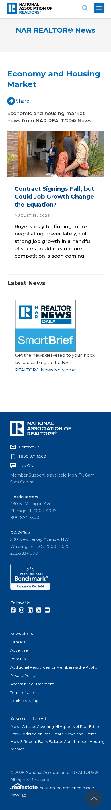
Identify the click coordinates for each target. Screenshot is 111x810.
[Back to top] (93, 798)
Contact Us (29, 447)
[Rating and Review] (30, 588)
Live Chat (27, 465)
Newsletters (21, 633)
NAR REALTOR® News (55, 30)
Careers (17, 642)
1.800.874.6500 (32, 456)
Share (22, 101)
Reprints (18, 658)
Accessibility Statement (32, 684)
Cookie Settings (25, 700)
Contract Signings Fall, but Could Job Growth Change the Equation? (54, 196)
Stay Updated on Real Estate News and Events (53, 734)
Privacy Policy (23, 675)
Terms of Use (22, 692)
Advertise (19, 650)
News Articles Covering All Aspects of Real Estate (56, 726)
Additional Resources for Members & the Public (53, 667)
